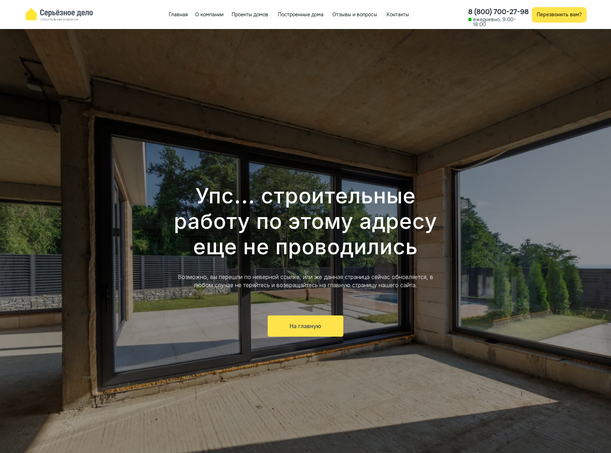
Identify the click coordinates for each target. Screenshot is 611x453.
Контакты (397, 14)
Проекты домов (250, 14)
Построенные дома (301, 14)
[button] (559, 15)
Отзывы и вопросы (354, 14)
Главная (178, 14)
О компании (209, 14)
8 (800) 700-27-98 (498, 11)
